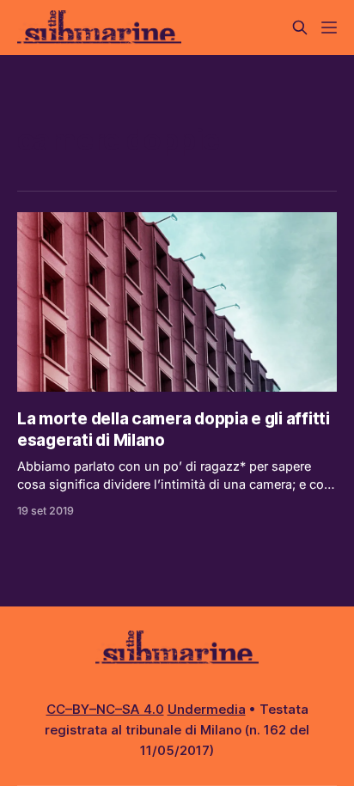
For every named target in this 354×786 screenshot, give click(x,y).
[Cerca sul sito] (300, 27)
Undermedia (207, 709)
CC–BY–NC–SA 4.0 (105, 709)
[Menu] (329, 27)
